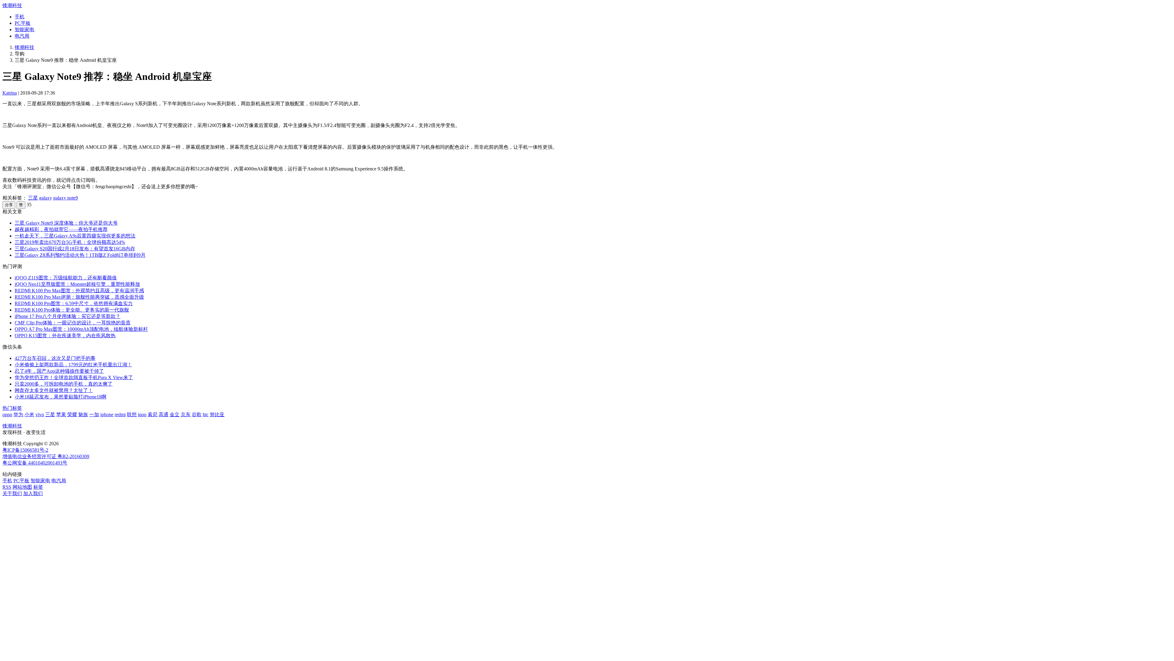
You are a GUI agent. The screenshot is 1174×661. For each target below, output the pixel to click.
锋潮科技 (12, 5)
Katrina (9, 92)
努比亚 (217, 414)
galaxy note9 (65, 197)
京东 (185, 414)
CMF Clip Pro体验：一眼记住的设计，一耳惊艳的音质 (73, 322)
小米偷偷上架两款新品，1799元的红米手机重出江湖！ (73, 364)
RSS (6, 487)
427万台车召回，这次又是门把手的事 (55, 358)
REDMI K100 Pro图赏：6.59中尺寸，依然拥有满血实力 (74, 303)
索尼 (152, 414)
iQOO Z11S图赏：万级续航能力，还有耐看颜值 (66, 277)
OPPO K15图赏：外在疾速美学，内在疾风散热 (65, 335)
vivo (39, 414)
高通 (163, 414)
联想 (132, 414)
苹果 (61, 414)
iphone (106, 414)
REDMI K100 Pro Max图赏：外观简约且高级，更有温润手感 (79, 290)
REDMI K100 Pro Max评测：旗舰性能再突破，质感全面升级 (79, 297)
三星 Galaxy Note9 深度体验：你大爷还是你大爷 (66, 223)
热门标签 (12, 408)
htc (206, 414)
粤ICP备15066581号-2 (25, 450)
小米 (29, 414)
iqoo (142, 414)
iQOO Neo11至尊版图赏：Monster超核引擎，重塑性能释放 (77, 284)
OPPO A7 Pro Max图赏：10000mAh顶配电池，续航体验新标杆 (81, 329)
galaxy (45, 197)
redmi (120, 414)
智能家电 (24, 29)
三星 (33, 197)
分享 (9, 205)
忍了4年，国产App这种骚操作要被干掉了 (59, 371)
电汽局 (22, 36)
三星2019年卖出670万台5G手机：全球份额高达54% (70, 242)
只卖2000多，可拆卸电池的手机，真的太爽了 (64, 384)
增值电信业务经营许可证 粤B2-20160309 (45, 456)
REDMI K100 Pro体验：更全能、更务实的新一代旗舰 (72, 309)
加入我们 (33, 493)
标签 (38, 487)
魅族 (83, 414)
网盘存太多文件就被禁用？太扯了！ (54, 390)
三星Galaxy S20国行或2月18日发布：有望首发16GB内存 (75, 248)
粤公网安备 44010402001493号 (34, 462)
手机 (19, 16)
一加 (94, 414)
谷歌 (196, 414)
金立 (174, 414)
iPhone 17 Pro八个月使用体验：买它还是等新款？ (67, 316)
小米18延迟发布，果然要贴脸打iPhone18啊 (60, 396)
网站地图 (22, 487)
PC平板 (23, 23)
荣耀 (72, 414)
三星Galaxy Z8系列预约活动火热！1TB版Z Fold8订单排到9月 (80, 255)
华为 (18, 414)
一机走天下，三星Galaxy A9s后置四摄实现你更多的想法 (75, 235)
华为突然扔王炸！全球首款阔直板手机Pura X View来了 (74, 377)
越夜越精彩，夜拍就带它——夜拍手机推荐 (61, 229)
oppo (7, 414)
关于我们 (12, 493)
